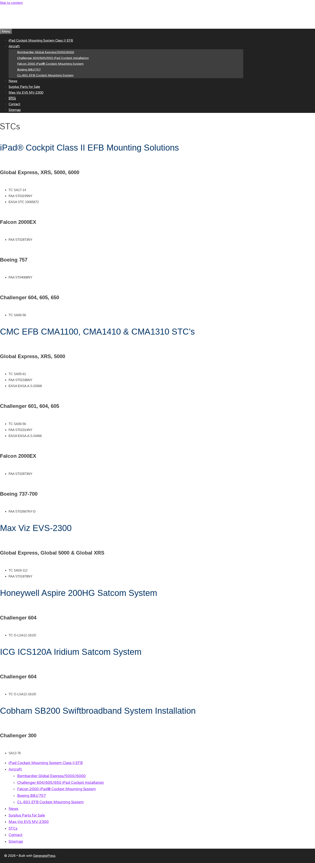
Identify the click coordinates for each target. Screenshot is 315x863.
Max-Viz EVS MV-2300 (26, 92)
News (13, 81)
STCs (12, 98)
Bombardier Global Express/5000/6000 (45, 52)
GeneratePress (44, 856)
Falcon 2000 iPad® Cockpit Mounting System (50, 64)
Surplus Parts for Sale (24, 87)
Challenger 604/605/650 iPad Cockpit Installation (53, 58)
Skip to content (11, 3)
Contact (14, 104)
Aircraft (14, 46)
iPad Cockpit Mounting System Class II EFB (41, 40)
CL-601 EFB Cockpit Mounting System (45, 75)
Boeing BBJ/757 (29, 69)
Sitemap (15, 110)
